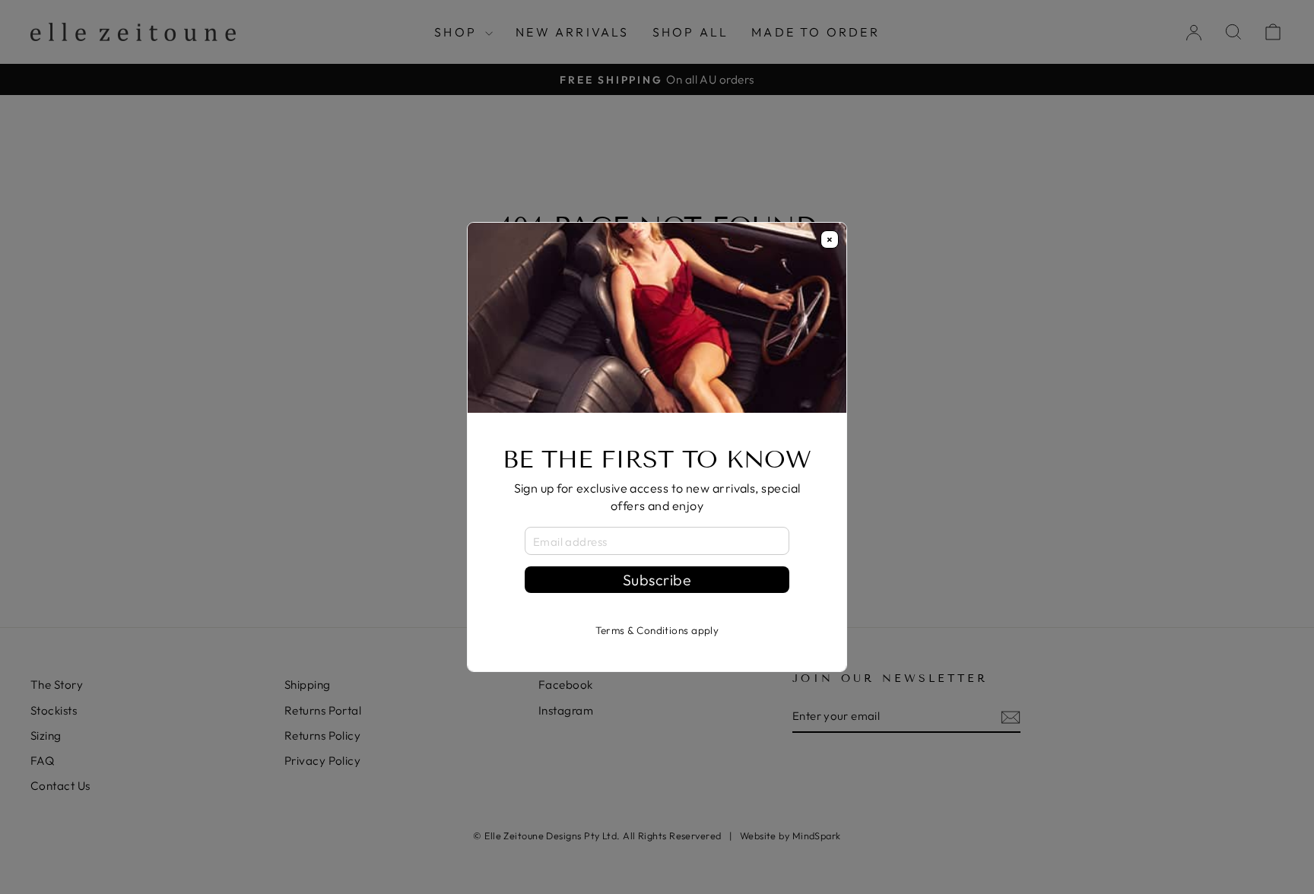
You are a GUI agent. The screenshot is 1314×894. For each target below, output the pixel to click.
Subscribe (657, 579)
